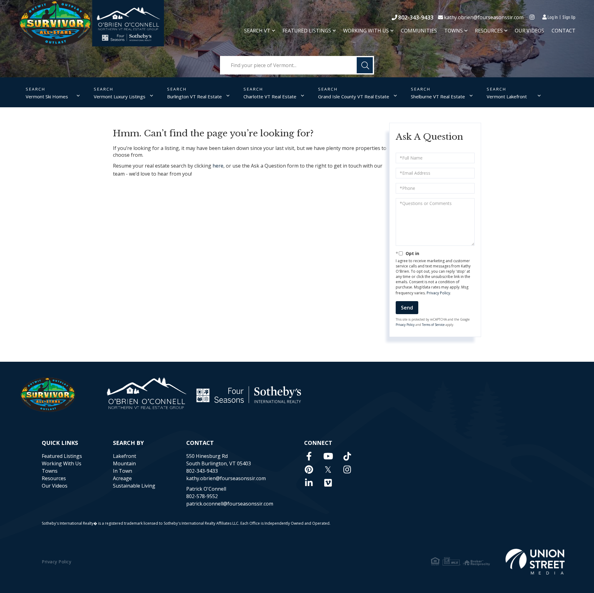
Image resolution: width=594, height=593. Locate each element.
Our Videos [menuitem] (529, 31)
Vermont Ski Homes (47, 96)
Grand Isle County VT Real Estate (353, 96)
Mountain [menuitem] (124, 463)
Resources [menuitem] (489, 31)
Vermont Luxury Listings (119, 96)
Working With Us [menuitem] (366, 31)
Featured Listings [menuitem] (306, 31)
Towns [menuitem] (453, 31)
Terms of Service (433, 324)
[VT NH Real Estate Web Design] (535, 561)
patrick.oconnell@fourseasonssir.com (229, 503)
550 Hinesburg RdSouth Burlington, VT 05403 (218, 460)
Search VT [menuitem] (257, 31)
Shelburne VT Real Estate (438, 96)
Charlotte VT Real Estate (269, 96)
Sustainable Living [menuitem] (134, 485)
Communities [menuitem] (419, 31)
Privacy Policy (438, 293)
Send (407, 307)
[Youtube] (328, 456)
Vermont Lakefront (507, 96)
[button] (365, 65)
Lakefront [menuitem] (124, 456)
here (218, 165)
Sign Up (568, 17)
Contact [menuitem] (563, 31)
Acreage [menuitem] (122, 478)
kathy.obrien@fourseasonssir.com (483, 17)
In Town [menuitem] (122, 470)
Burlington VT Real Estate (194, 96)
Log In (553, 17)
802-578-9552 (202, 496)
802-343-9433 (415, 17)
